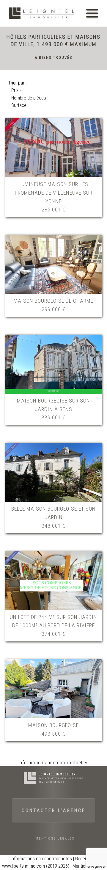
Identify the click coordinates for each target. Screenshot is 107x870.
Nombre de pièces (28, 98)
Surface (18, 105)
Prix (14, 90)
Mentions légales (55, 838)
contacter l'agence (54, 810)
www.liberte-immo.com (23, 866)
